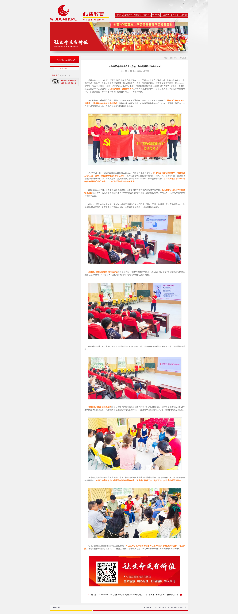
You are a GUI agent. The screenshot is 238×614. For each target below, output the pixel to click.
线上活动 (156, 15)
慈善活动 (128, 15)
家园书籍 (174, 15)
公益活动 (165, 15)
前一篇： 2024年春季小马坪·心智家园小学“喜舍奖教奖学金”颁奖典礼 (116, 595)
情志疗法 (147, 15)
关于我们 (184, 15)
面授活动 (137, 15)
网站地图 (56, 607)
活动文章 (63, 68)
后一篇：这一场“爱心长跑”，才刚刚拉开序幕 (162, 595)
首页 (166, 58)
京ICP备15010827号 (178, 607)
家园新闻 (119, 15)
